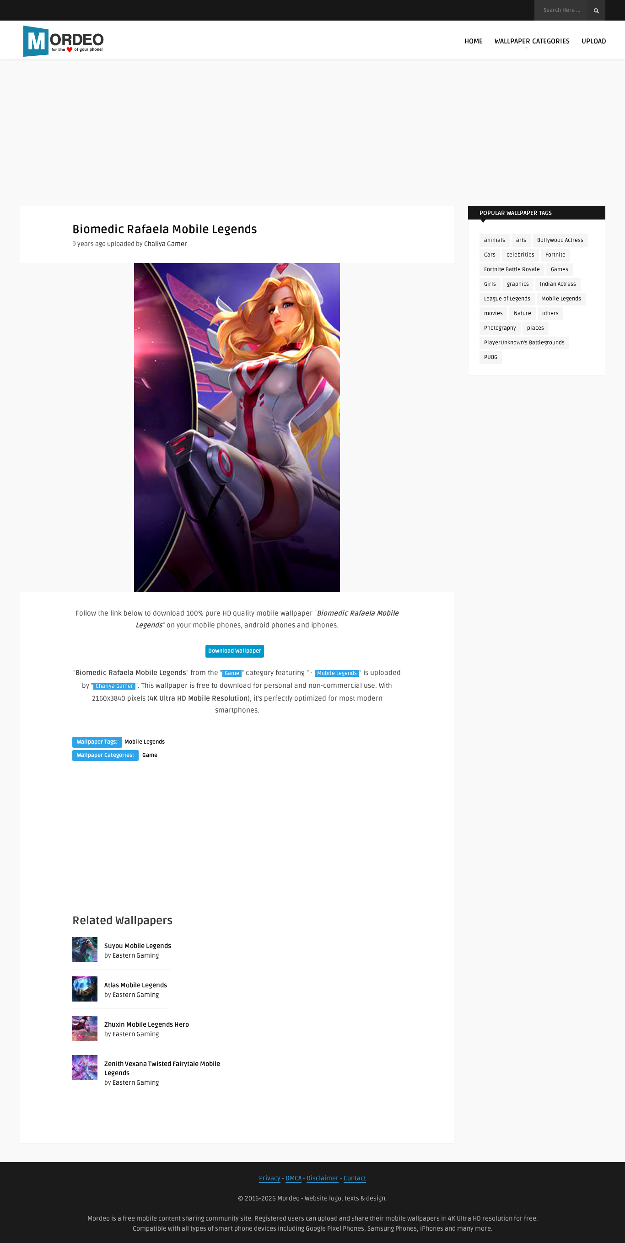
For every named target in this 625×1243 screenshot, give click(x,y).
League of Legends (507, 298)
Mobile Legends (337, 673)
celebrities (520, 255)
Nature (522, 313)
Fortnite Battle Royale (512, 269)
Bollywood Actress (560, 240)
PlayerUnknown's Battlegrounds (524, 342)
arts (521, 240)
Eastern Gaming (136, 955)
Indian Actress (558, 284)
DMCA (294, 1178)
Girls (490, 284)
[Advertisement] (312, 142)
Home (473, 41)
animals (494, 240)
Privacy (269, 1178)
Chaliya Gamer (165, 244)
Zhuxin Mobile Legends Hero (146, 1025)
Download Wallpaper (234, 651)
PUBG (490, 357)
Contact (355, 1178)
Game (232, 673)
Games (559, 269)
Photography (500, 328)
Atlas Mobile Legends (135, 985)
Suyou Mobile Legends (137, 946)
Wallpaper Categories (532, 41)
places (535, 328)
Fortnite (555, 255)
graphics (518, 284)
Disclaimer (323, 1178)
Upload (594, 41)
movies (493, 313)
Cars (490, 255)
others (550, 313)
